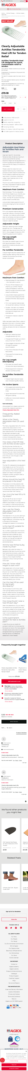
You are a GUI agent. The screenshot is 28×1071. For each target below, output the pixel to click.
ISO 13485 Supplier (17, 1001)
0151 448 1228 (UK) (8, 1)
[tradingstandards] (14, 1045)
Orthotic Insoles (20, 13)
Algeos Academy (14, 966)
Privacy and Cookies (14, 994)
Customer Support (14, 978)
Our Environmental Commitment (14, 943)
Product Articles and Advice (14, 971)
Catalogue (14, 973)
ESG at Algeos (14, 946)
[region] (14, 1060)
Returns (14, 998)
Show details (8, 691)
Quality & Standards (14, 991)
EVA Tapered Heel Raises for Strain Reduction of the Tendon (10, 844)
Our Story (14, 936)
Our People (14, 939)
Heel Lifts (3, 14)
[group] (14, 715)
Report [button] (16, 760)
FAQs (14, 980)
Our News (14, 955)
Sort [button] (2, 727)
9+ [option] (15, 103)
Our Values (14, 941)
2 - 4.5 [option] (4, 103)
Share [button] (20, 760)
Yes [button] (14, 760)
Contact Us (14, 964)
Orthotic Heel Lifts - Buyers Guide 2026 (10, 888)
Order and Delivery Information (14, 989)
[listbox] (14, 103)
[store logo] (8, 5)
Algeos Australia (14, 969)
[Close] (26, 1051)
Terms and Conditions (14, 996)
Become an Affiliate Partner (14, 950)
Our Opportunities (14, 948)
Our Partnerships (14, 953)
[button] (2, 32)
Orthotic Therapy (10, 13)
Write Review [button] (14, 721)
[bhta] (17, 1039)
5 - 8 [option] (10, 103)
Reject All (14, 1064)
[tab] (21, 733)
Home (3, 13)
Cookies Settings (14, 1060)
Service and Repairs (14, 983)
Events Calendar (14, 957)
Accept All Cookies (14, 1068)
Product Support (14, 976)
